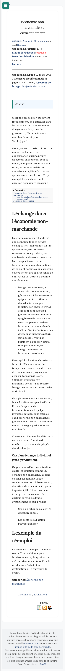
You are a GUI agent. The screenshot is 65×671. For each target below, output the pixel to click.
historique (21, 45)
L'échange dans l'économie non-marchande (28, 194)
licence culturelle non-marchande (32, 647)
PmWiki (43, 664)
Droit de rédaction (23, 56)
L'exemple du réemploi (23, 201)
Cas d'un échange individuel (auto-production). (33, 198)
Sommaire (20, 190)
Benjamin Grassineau (34, 40)
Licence (16, 64)
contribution (31, 643)
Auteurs (16, 40)
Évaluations (40, 594)
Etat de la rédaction (23, 52)
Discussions (24, 594)
